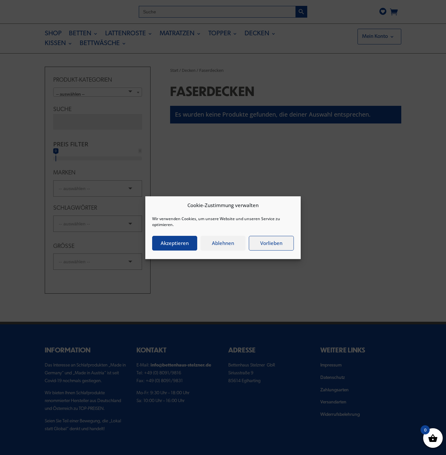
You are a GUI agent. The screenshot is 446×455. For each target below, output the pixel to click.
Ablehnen (223, 243)
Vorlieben (271, 243)
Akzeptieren (175, 243)
